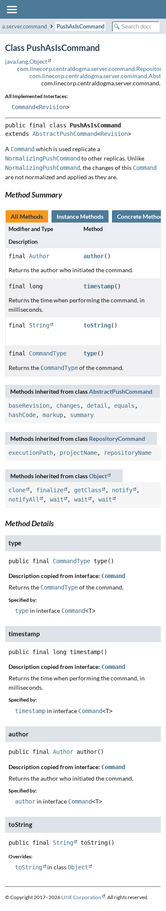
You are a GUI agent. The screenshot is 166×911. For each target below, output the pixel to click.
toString (97, 325)
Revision (52, 107)
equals (124, 405)
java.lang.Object (26, 61)
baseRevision (29, 405)
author (93, 256)
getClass (87, 490)
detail (97, 405)
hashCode (22, 415)
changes (68, 405)
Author (39, 256)
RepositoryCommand (117, 438)
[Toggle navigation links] (11, 9)
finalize (49, 490)
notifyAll (24, 499)
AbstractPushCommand (64, 133)
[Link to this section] (66, 194)
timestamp (98, 286)
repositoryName (128, 452)
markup (53, 415)
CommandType (47, 353)
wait (56, 499)
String (39, 325)
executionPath (31, 452)
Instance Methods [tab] (80, 216)
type (90, 353)
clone (17, 490)
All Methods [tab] (27, 216)
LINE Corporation (81, 897)
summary (82, 415)
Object (98, 475)
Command (23, 107)
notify (122, 490)
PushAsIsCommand (80, 26)
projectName (78, 452)
